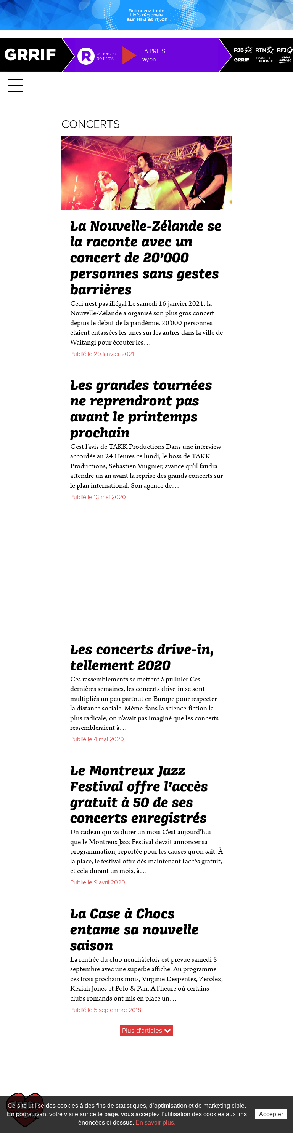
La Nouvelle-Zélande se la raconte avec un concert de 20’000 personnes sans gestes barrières (146, 259)
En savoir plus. (155, 1122)
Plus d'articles (143, 1030)
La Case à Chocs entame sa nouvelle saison (134, 930)
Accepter (271, 1114)
